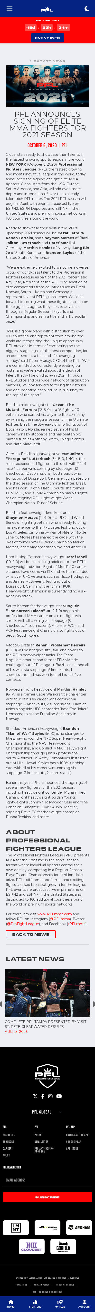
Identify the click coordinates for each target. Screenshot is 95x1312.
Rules (6, 1155)
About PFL (9, 1134)
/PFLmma (77, 924)
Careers (8, 1148)
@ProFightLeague (23, 924)
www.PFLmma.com (55, 914)
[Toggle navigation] (9, 8)
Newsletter (41, 1141)
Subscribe (47, 1197)
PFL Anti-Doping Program (44, 1150)
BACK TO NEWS (30, 934)
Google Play (73, 1141)
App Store (72, 1148)
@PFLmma (60, 919)
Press (38, 1134)
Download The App (77, 1134)
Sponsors (8, 1141)
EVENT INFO (47, 38)
